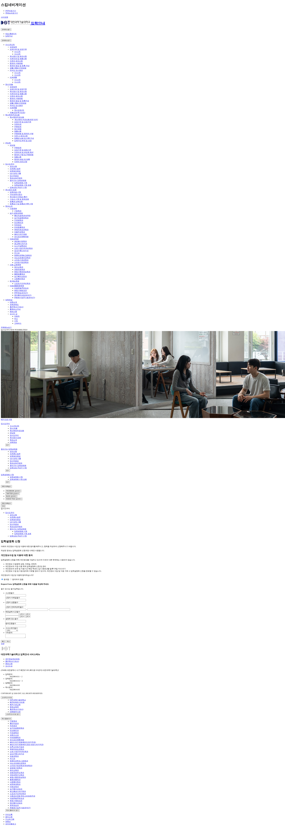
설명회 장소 (11, 619)
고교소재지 (11, 628)
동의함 (6, 579)
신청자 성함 (11, 602)
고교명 (9, 593)
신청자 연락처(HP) (14, 607)
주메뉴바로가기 (11, 13)
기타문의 (8, 633)
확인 (3, 641)
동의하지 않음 (17, 579)
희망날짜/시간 (12, 612)
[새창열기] (16, 23)
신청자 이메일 (12, 598)
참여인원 (10, 623)
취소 (8, 641)
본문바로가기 (10, 11)
